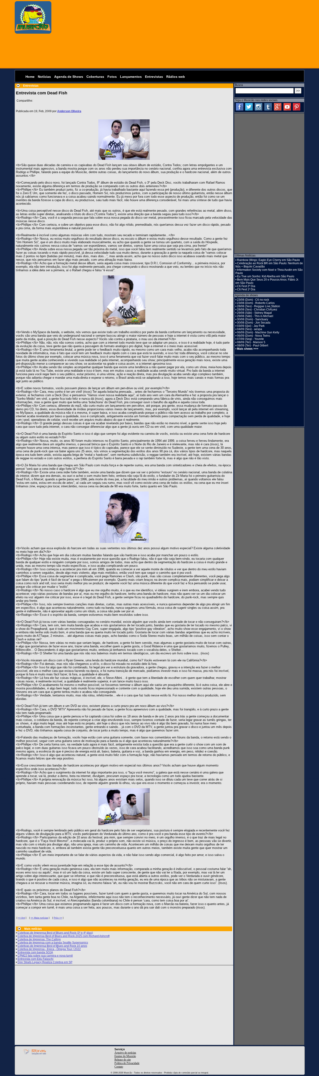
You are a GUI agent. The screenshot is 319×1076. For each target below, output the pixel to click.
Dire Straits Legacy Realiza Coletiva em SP (45, 962)
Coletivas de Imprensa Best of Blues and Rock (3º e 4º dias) (55, 932)
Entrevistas (154, 76)
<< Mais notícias (39, 917)
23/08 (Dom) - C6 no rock (253, 299)
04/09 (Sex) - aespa (249, 329)
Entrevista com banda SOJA (35, 952)
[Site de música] (33, 32)
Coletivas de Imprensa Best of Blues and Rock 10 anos (52, 946)
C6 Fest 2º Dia (246, 286)
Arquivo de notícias (125, 1052)
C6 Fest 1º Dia (246, 289)
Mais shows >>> (247, 348)
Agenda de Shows (68, 76)
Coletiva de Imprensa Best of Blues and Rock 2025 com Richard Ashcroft (64, 936)
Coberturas (95, 76)
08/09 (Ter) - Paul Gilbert (252, 345)
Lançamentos (131, 76)
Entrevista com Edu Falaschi (35, 959)
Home (30, 76)
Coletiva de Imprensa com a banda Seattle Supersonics (53, 942)
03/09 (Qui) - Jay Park (251, 326)
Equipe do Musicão (125, 1056)
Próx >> (58, 917)
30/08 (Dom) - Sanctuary (252, 319)
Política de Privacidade (126, 1063)
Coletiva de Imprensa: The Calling (39, 939)
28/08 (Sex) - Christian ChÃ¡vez (257, 309)
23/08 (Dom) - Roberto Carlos (256, 303)
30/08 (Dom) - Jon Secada (253, 322)
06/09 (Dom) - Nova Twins (253, 335)
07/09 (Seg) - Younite (250, 339)
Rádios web (175, 76)
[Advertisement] (179, 34)
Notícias (44, 76)
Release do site (122, 1059)
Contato (118, 1066)
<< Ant (21, 917)
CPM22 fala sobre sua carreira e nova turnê (45, 955)
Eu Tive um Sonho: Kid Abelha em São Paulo (265, 276)
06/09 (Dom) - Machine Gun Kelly (258, 332)
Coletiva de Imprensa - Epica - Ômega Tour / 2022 (49, 949)
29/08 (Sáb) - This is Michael (255, 316)
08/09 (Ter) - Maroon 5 (251, 342)
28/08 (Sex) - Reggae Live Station (258, 306)
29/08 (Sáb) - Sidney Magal (254, 312)
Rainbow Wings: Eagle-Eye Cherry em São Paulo (268, 260)
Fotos (112, 76)
